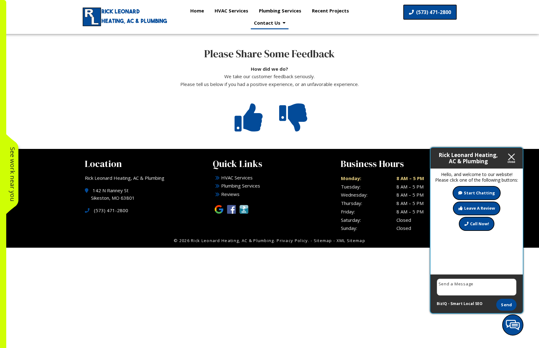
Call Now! (479, 223)
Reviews (230, 194)
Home (197, 10)
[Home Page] (125, 16)
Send (506, 304)
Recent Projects (330, 10)
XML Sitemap (351, 240)
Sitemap (323, 240)
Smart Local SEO (466, 303)
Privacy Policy (292, 240)
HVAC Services (231, 10)
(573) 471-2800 (433, 12)
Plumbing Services (280, 10)
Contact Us (267, 23)
